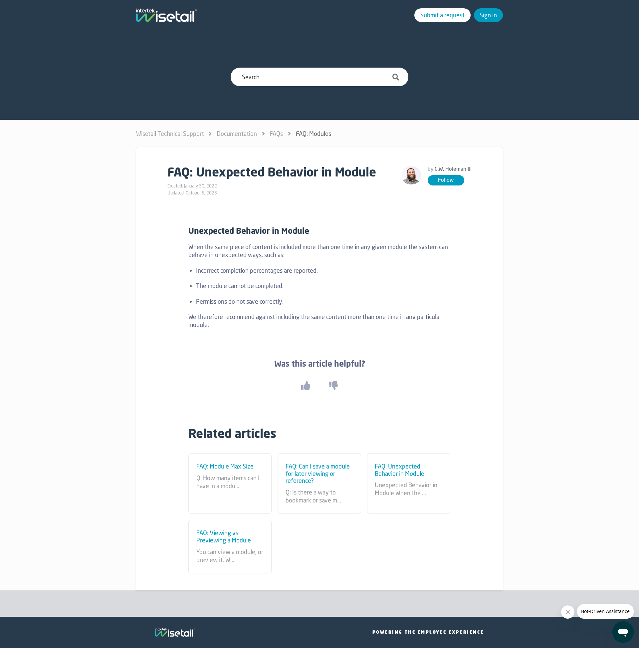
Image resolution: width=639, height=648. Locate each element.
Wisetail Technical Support (170, 134)
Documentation (237, 134)
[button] (305, 385)
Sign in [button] (488, 15)
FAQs (276, 134)
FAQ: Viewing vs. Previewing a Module (223, 536)
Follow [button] (446, 179)
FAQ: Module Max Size (225, 466)
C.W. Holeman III (453, 168)
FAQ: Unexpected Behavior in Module (399, 470)
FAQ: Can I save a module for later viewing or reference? (318, 474)
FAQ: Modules (313, 134)
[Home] (166, 15)
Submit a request (442, 15)
